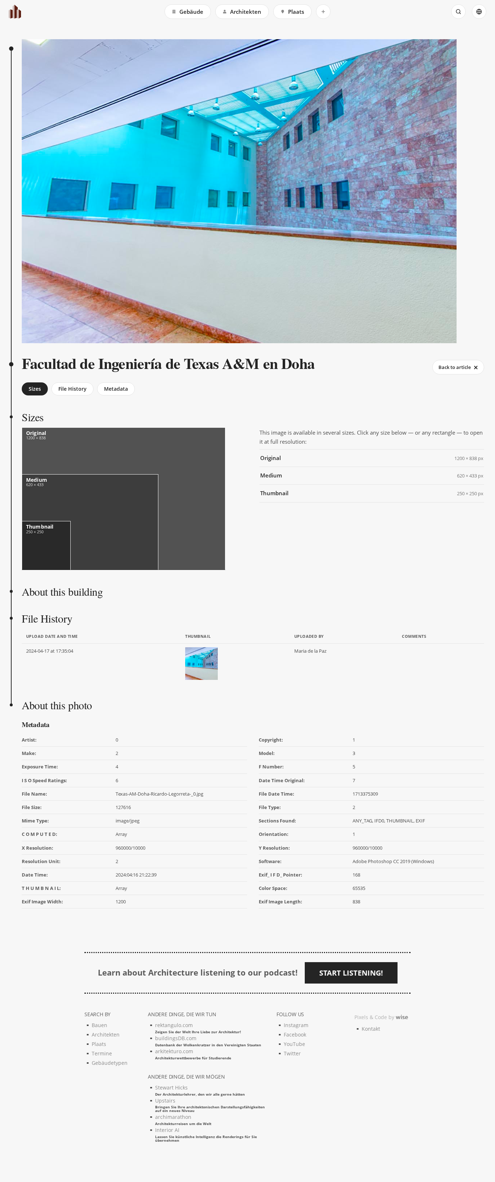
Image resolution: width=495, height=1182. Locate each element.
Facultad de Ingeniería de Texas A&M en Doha (168, 363)
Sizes (35, 388)
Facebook (295, 1034)
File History (72, 388)
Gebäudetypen (110, 1062)
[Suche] (458, 11)
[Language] (479, 11)
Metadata (116, 388)
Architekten (245, 11)
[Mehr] (323, 11)
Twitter (292, 1053)
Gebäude (191, 11)
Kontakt (371, 1028)
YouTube (294, 1044)
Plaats (296, 11)
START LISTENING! (351, 973)
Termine (102, 1053)
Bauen (99, 1025)
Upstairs (210, 1105)
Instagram (296, 1025)
